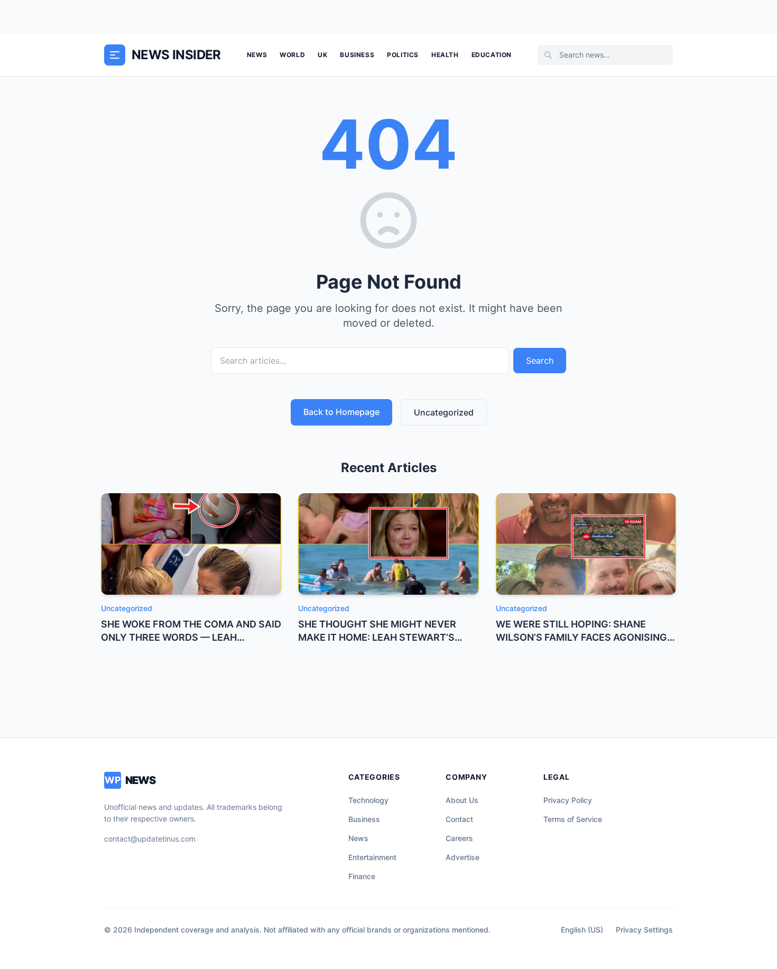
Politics (403, 55)
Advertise (462, 857)
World (292, 55)
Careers (459, 838)
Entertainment (372, 857)
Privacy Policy (567, 800)
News (257, 55)
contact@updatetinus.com (150, 838)
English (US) (582, 929)
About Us (462, 800)
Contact (459, 819)
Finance (361, 876)
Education (491, 55)
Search (539, 360)
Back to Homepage (341, 412)
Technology (368, 800)
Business (357, 55)
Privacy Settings (644, 929)
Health (445, 55)
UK (322, 55)
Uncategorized (444, 412)
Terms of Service (572, 819)
